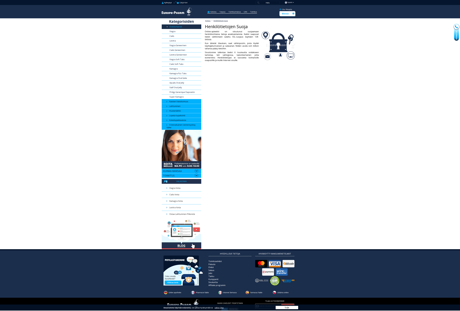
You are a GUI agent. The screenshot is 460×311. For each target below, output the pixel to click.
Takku (211, 276)
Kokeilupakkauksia (177, 120)
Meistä (285, 13)
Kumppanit (213, 279)
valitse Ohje (219, 308)
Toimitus (253, 12)
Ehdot (211, 267)
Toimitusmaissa (234, 12)
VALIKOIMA (181, 181)
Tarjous (222, 12)
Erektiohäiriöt (176, 26)
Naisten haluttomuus (178, 101)
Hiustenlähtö (175, 110)
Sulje (287, 307)
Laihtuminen (174, 106)
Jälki (210, 273)
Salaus (211, 270)
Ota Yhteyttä (287, 9)
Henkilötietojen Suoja (220, 21)
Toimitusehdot (215, 261)
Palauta (211, 264)
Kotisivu (213, 12)
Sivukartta (213, 282)
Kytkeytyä (168, 2)
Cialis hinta (174, 194)
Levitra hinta (175, 207)
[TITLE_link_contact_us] (183, 270)
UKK (245, 12)
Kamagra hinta (176, 201)
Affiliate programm (216, 285)
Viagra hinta (174, 188)
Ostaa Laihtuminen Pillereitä (182, 214)
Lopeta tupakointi (177, 115)
